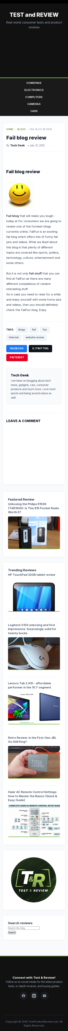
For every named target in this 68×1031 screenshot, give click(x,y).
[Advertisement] (34, 50)
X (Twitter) (40, 348)
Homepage (34, 82)
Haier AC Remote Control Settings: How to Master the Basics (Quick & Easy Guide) (32, 796)
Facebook (17, 348)
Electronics (34, 89)
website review (35, 337)
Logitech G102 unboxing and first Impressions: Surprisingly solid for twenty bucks (32, 629)
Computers (34, 97)
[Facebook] (24, 996)
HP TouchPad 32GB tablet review (31, 574)
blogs (21, 329)
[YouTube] (44, 996)
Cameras (34, 103)
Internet (14, 337)
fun (45, 329)
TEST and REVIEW (34, 14)
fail (34, 329)
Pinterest (17, 357)
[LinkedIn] (34, 996)
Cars (34, 111)
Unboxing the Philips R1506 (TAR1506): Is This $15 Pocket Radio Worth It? (33, 508)
